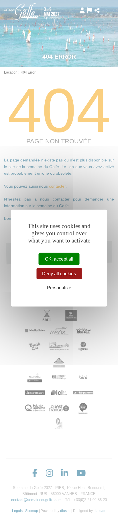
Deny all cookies (59, 273)
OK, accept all (59, 259)
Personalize (59, 287)
